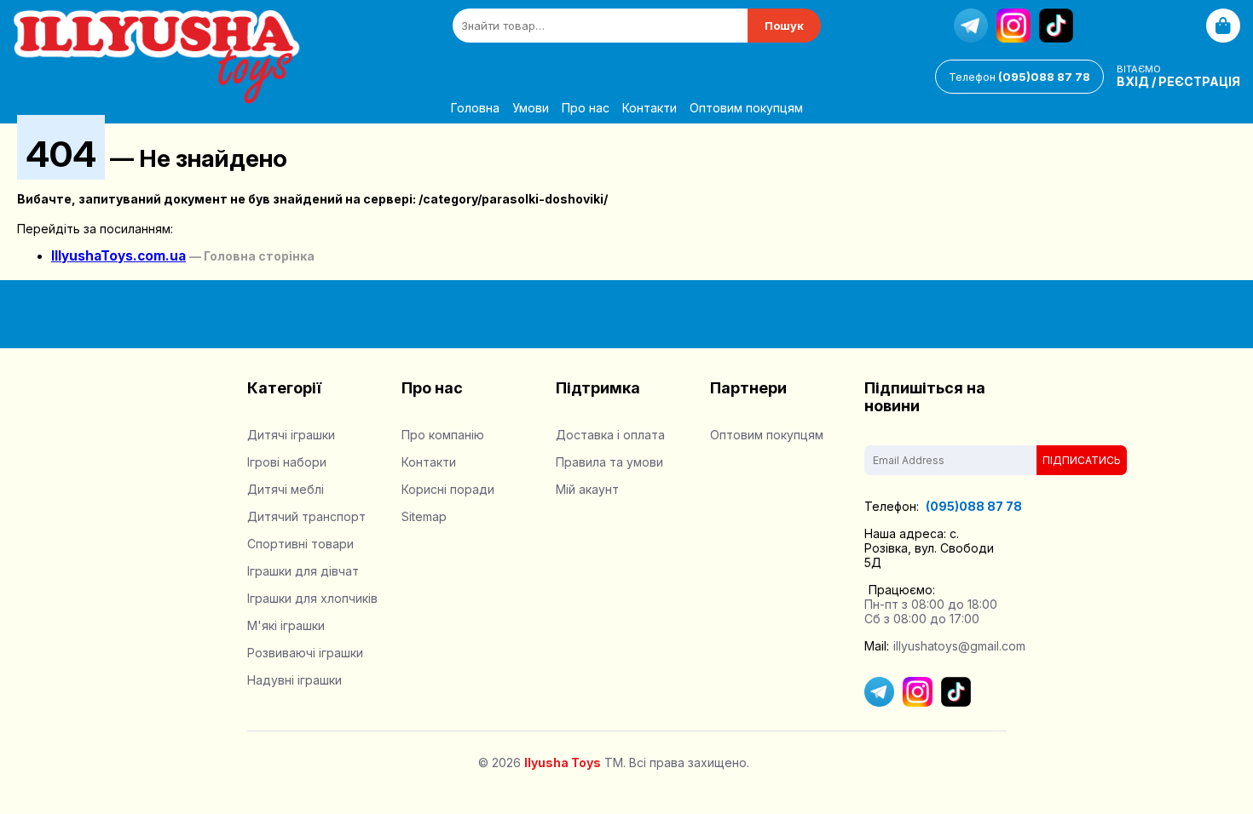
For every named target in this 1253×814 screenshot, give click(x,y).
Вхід (1133, 81)
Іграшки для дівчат (303, 571)
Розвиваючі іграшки (305, 652)
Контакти (649, 107)
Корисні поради (447, 489)
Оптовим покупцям (746, 107)
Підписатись (1081, 460)
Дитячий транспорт (306, 516)
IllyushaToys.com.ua (118, 256)
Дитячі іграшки (291, 434)
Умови (530, 107)
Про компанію (442, 434)
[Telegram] (971, 26)
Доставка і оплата (610, 434)
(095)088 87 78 (1019, 76)
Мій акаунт (587, 489)
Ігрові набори (286, 462)
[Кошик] (1223, 26)
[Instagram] (1013, 26)
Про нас (585, 107)
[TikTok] (1056, 26)
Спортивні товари (300, 543)
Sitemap (424, 516)
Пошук (784, 25)
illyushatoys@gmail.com (959, 646)
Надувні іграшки (294, 680)
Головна (475, 107)
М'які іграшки (286, 625)
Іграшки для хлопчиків (312, 598)
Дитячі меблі (285, 489)
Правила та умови (609, 462)
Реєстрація (1199, 81)
